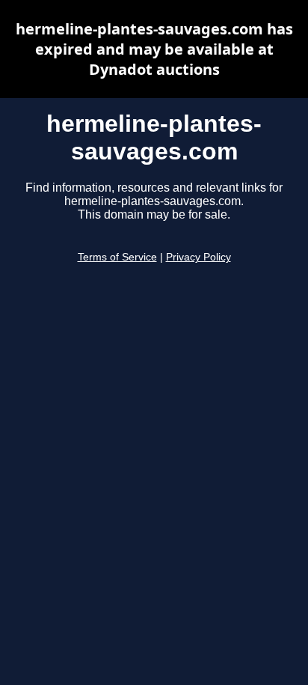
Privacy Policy (198, 257)
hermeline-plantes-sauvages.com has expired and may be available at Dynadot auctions (154, 49)
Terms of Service (117, 257)
